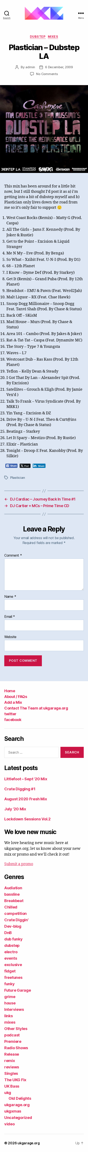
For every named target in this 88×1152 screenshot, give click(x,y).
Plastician (17, 478)
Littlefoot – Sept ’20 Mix (25, 779)
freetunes (13, 977)
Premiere (12, 1041)
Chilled (10, 907)
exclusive (13, 964)
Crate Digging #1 (19, 789)
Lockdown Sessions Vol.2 (27, 819)
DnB (8, 932)
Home (9, 691)
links (8, 1016)
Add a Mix (13, 702)
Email (9, 617)
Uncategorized (18, 1117)
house (10, 1003)
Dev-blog (12, 926)
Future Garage (17, 990)
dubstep (38, 36)
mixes (53, 36)
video (9, 1124)
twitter (10, 714)
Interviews (14, 1009)
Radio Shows (16, 1048)
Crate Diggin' (16, 920)
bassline (12, 894)
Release (11, 1054)
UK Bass (11, 1086)
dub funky (13, 939)
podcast (12, 1035)
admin (30, 67)
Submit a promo (18, 864)
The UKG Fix (15, 1080)
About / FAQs (15, 696)
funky (9, 984)
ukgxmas (12, 1111)
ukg (7, 1092)
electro (11, 952)
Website (10, 637)
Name (10, 597)
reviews (11, 1067)
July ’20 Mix (15, 809)
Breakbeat (13, 900)
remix (9, 1060)
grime (9, 996)
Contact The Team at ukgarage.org (36, 708)
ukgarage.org (17, 1105)
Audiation (13, 888)
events (10, 958)
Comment (13, 555)
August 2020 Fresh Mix (25, 799)
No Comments (47, 74)
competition (15, 913)
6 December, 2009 (59, 67)
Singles (11, 1073)
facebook (12, 719)
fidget (9, 971)
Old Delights (20, 1098)
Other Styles (15, 1028)
